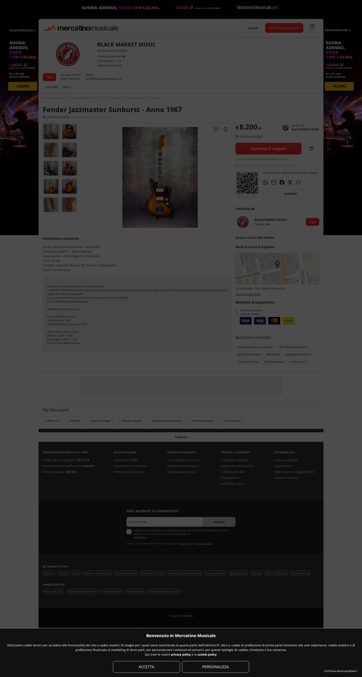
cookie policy (207, 654)
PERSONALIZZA (215, 666)
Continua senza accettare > (341, 671)
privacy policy (181, 654)
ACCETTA (146, 666)
